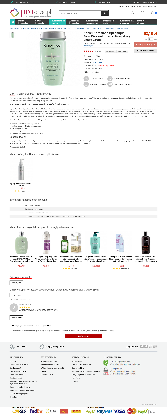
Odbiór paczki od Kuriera (81, 365)
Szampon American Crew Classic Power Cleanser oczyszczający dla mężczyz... (145, 259)
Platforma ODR (47, 375)
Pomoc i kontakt (136, 6)
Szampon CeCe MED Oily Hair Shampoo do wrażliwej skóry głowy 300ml (120, 259)
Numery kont (77, 361)
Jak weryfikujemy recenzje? (20, 300)
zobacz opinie (122, 51)
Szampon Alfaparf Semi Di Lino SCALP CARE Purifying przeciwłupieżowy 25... (21, 260)
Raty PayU (76, 378)
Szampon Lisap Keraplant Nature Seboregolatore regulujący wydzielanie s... (71, 259)
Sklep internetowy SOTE (149, 404)
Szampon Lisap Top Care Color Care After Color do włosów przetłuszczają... (46, 259)
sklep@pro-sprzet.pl (54, 347)
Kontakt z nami (16, 378)
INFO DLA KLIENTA (16, 357)
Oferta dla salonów (149, 6)
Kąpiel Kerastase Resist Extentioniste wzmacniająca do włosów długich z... (95, 259)
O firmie (13, 361)
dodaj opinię (16, 295)
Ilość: (146, 39)
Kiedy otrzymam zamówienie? (83, 375)
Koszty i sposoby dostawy (20, 387)
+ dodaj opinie (110, 51)
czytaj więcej (88, 45)
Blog (127, 6)
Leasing (75, 381)
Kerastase (97, 62)
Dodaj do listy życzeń (146, 50)
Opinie (121, 6)
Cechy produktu (25, 93)
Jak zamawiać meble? (18, 371)
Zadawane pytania (17, 375)
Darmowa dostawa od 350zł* (122, 84)
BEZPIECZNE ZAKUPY (48, 357)
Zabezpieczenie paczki (50, 365)
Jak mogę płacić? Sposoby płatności (86, 371)
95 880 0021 (22, 347)
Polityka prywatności (49, 361)
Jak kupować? (15, 368)
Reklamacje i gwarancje (98, 84)
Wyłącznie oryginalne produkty (53, 368)
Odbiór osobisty (78, 368)
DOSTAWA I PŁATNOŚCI (80, 357)
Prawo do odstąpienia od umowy (22, 390)
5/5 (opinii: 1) (98, 51)
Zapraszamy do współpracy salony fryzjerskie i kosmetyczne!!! (23, 382)
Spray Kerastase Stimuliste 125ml (21, 185)
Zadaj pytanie (44, 93)
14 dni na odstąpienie (97, 78)
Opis (12, 93)
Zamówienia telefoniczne (121, 78)
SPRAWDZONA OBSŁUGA (112, 357)
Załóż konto (83, 336)
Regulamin (14, 397)
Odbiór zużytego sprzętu (19, 394)
